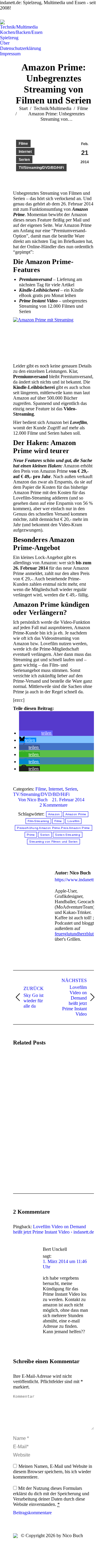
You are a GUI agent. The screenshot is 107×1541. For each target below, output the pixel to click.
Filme (23, 144)
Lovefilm (73, 821)
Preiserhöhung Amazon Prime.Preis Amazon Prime (53, 828)
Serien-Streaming (67, 834)
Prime (31, 834)
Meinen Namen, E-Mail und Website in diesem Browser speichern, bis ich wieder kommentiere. (52, 1471)
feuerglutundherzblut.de (77, 933)
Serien (24, 160)
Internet (25, 152)
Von (33, 799)
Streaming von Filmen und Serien (53, 841)
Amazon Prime (75, 814)
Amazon (54, 814)
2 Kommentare (53, 805)
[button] (36, 733)
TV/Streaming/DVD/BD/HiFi (41, 168)
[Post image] (29, 1068)
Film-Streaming (38, 821)
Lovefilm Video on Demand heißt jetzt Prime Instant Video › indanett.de (53, 1229)
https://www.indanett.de (77, 879)
